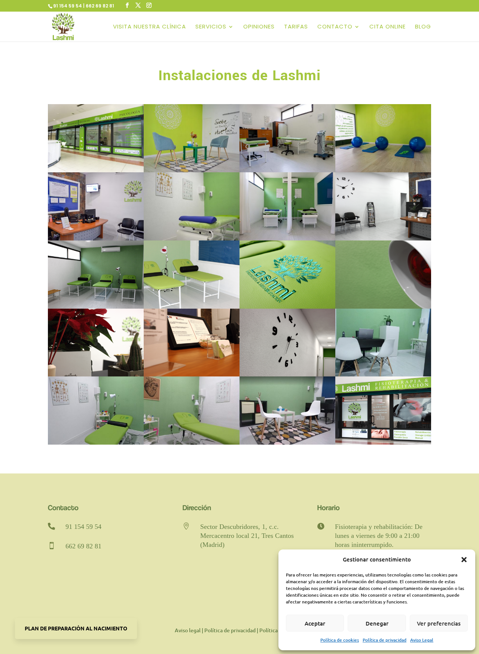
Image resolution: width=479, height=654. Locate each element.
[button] (464, 559)
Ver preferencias (439, 623)
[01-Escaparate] (383, 442)
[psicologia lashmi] (192, 170)
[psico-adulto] (287, 442)
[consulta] (383, 374)
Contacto (335, 27)
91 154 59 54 (83, 526)
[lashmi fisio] (287, 238)
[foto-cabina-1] (96, 442)
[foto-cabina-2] (192, 442)
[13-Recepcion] (96, 374)
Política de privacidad (384, 640)
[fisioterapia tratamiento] (287, 170)
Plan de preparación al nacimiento (76, 628)
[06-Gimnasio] (96, 306)
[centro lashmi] (383, 170)
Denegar (377, 623)
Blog (423, 27)
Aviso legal (188, 630)
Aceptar (315, 623)
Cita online (387, 27)
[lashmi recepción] (96, 238)
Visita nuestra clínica (149, 27)
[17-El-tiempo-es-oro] (287, 374)
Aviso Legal (421, 640)
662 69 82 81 (83, 546)
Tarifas (296, 27)
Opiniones (259, 27)
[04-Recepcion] (383, 238)
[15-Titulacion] (192, 374)
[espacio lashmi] (192, 238)
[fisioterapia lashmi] (96, 170)
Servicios (210, 27)
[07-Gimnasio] (192, 306)
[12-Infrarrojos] (383, 306)
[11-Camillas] (287, 306)
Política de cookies (339, 640)
